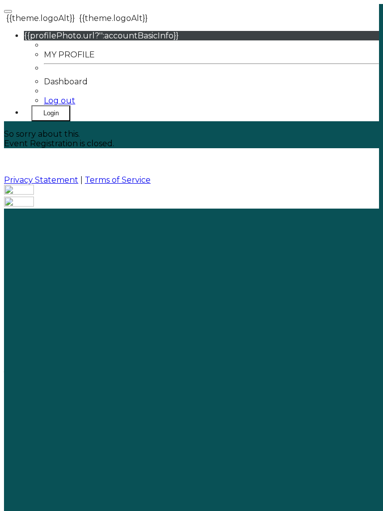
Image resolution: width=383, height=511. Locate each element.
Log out (59, 100)
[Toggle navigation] (8, 11)
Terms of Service (118, 180)
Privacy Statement (41, 180)
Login (51, 113)
